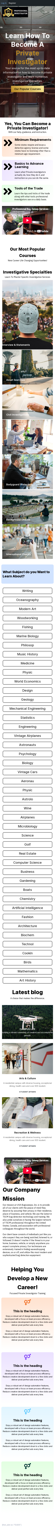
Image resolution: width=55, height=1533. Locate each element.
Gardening (27, 881)
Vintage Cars (27, 772)
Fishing (27, 627)
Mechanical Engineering (27, 708)
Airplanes (27, 817)
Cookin (27, 953)
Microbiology (27, 826)
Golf (27, 844)
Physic (27, 672)
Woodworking (27, 618)
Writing (27, 591)
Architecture (27, 926)
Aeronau (27, 781)
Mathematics (28, 971)
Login (44, 12)
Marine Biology (27, 636)
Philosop (27, 645)
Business (27, 872)
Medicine (27, 663)
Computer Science (27, 862)
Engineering (27, 727)
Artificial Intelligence (27, 908)
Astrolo (27, 799)
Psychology (27, 754)
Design (27, 690)
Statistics (27, 718)
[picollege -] (15, 12)
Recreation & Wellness (27, 1132)
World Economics (27, 681)
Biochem (27, 935)
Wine (27, 808)
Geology (27, 699)
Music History (27, 654)
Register (12, 3)
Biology (27, 763)
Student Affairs (27, 1092)
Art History (27, 980)
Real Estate (27, 853)
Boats (27, 890)
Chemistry (27, 899)
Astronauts (27, 745)
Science (27, 835)
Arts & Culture (27, 1078)
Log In (4, 3)
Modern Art (27, 609)
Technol (28, 944)
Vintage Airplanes (27, 736)
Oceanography (27, 600)
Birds (27, 962)
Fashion (27, 917)
